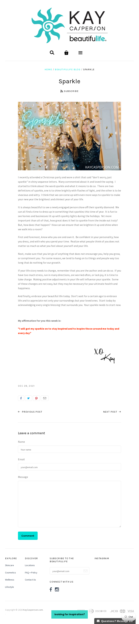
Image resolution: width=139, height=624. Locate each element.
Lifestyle (9, 586)
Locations (30, 565)
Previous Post (31, 411)
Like (21, 398)
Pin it (36, 398)
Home (48, 69)
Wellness (9, 579)
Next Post (110, 411)
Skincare (9, 565)
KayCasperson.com (33, 609)
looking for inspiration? (69, 614)
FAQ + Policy (31, 572)
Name (21, 441)
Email (44, 398)
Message (23, 477)
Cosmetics (10, 572)
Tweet (28, 398)
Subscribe (71, 91)
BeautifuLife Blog (67, 69)
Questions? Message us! (116, 621)
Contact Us (30, 579)
